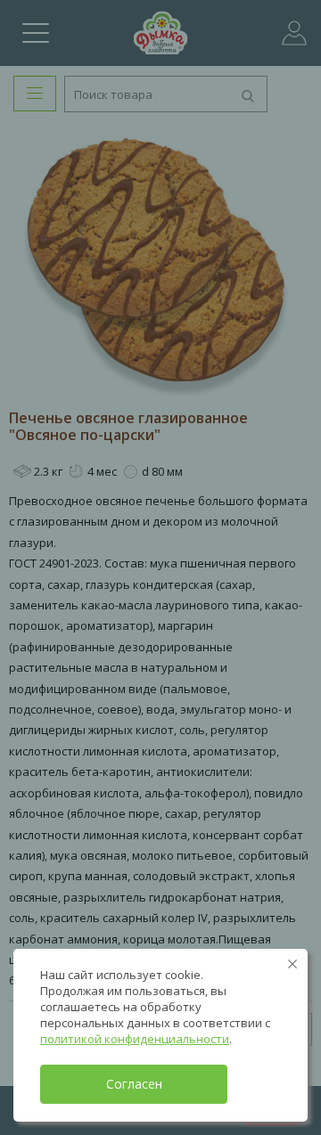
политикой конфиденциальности (134, 1039)
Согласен (134, 1083)
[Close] (292, 964)
